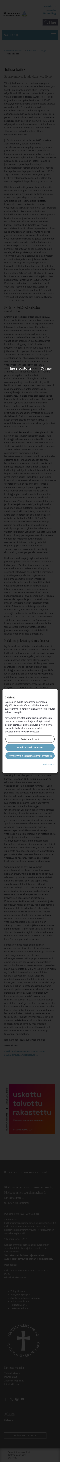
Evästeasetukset (30, 739)
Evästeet (49, 764)
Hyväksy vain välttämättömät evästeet (30, 755)
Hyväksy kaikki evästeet (30, 747)
